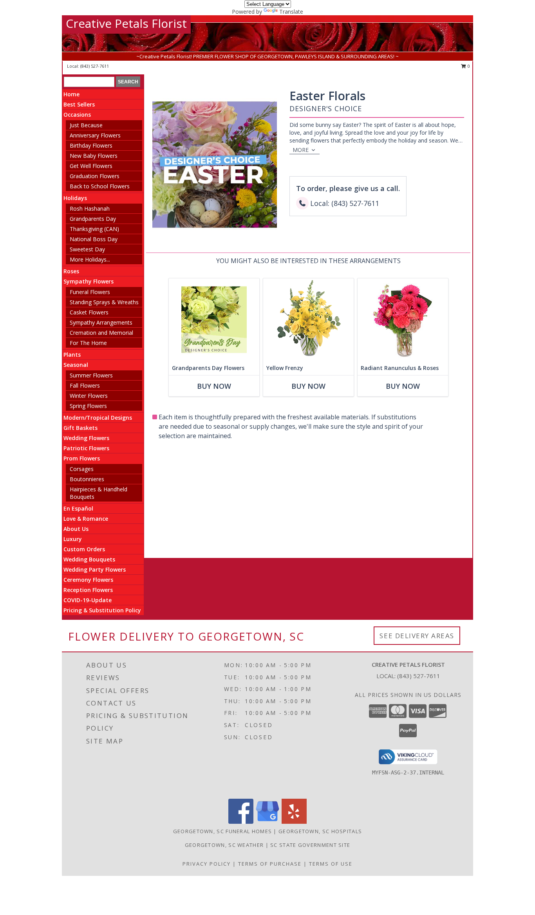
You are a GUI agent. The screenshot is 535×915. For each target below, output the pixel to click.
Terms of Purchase (270, 863)
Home (71, 94)
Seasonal (75, 364)
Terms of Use (330, 863)
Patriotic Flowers (86, 448)
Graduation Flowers (94, 176)
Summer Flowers (91, 375)
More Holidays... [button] (90, 259)
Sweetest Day (87, 249)
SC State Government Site (310, 844)
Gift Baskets (80, 427)
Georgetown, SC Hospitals (320, 831)
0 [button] (468, 66)
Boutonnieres (87, 479)
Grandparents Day (93, 218)
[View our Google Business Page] (267, 821)
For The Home (88, 343)
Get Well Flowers (91, 166)
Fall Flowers (85, 385)
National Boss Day (93, 239)
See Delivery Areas (417, 635)
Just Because (86, 125)
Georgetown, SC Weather (224, 844)
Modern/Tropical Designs (97, 417)
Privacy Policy (207, 863)
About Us (76, 528)
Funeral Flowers (90, 292)
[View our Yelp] (294, 821)
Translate (291, 11)
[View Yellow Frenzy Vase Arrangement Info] (308, 319)
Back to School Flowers (100, 186)
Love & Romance (85, 518)
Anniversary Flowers (95, 135)
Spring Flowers (88, 406)
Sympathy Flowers (88, 281)
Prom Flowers (81, 458)
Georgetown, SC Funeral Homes (222, 831)
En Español (78, 508)
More (301, 149)
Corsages (82, 469)
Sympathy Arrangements (101, 322)
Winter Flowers (89, 395)
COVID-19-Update (87, 600)
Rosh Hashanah (90, 208)
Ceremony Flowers (88, 579)
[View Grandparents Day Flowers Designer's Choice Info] (214, 319)
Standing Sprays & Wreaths (104, 302)
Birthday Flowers (91, 145)
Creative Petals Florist (126, 23)
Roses (71, 271)
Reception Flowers (88, 590)
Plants (72, 354)
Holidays (75, 198)
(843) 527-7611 (94, 66)
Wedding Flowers (86, 438)
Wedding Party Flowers (94, 569)
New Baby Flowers (93, 155)
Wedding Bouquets (89, 559)
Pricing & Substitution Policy (102, 610)
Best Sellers (79, 104)
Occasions (77, 114)
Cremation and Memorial (101, 332)
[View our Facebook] (240, 821)
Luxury (72, 539)
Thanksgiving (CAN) (94, 229)
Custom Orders (84, 549)
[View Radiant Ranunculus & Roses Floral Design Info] (403, 319)
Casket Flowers (89, 312)
